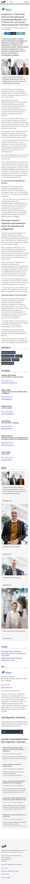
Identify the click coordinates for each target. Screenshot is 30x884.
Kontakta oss (19, 864)
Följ (4, 732)
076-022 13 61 (8, 380)
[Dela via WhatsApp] (20, 33)
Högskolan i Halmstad (8, 352)
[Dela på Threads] (14, 33)
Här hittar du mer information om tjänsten (12, 852)
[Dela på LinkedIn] (8, 33)
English (8, 877)
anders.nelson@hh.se (7, 445)
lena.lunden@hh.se (6, 460)
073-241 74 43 (8, 457)
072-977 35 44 (8, 426)
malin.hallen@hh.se (6, 399)
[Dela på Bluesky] (17, 33)
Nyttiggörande (6, 359)
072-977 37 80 (8, 411)
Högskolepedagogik (8, 356)
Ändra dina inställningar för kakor (10, 871)
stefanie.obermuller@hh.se (9, 383)
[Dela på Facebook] (5, 33)
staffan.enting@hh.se (7, 414)
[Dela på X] (11, 33)
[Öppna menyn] (11, 2)
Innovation (19, 356)
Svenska (3, 877)
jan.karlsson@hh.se (6, 428)
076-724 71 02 (8, 397)
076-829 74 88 (8, 443)
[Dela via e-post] (23, 33)
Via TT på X (4, 868)
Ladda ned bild (7, 500)
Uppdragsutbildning (7, 363)
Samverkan (15, 359)
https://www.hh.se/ (6, 687)
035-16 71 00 (5, 685)
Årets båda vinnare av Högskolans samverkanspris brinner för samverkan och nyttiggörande (13, 653)
